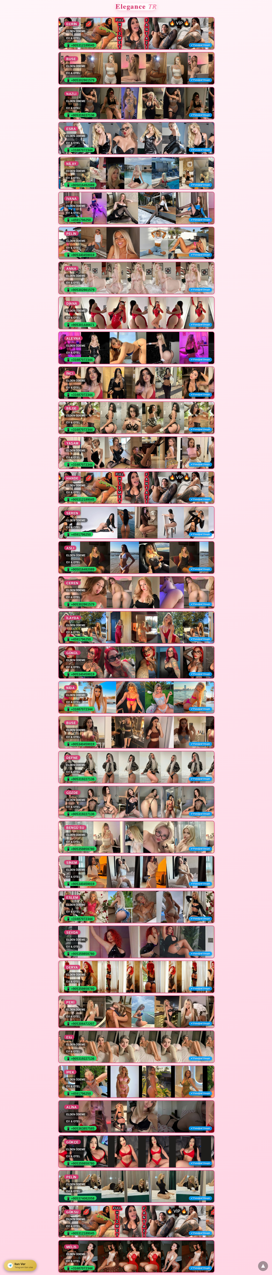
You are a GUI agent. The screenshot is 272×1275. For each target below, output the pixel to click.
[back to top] (263, 1266)
